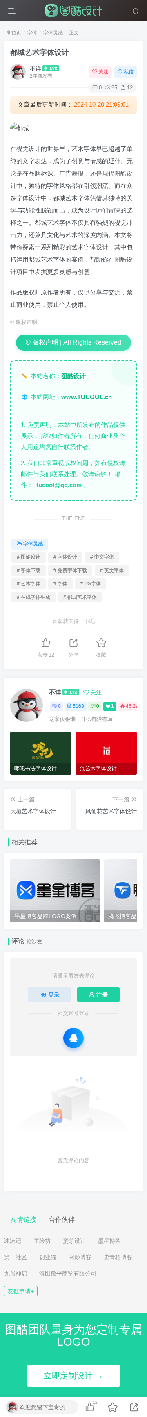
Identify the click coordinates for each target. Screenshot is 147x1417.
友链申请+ (21, 1291)
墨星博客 (109, 1240)
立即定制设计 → (73, 1375)
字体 (32, 33)
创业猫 (47, 1257)
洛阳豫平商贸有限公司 (67, 1273)
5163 (78, 706)
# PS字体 (90, 583)
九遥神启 (15, 1273)
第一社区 (15, 1257)
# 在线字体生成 (33, 597)
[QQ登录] (73, 1038)
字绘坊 (42, 1240)
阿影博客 (80, 1257)
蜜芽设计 (74, 1240)
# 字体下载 (28, 570)
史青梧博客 (118, 1257)
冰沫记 (12, 1240)
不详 (35, 68)
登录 (54, 994)
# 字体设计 (65, 557)
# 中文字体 (102, 557)
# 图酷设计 (28, 557)
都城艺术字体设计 (39, 52)
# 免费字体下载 (70, 570)
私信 (129, 72)
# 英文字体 (112, 570)
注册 (102, 994)
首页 (15, 33)
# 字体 (60, 583)
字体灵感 (53, 33)
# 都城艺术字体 (80, 597)
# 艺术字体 (28, 583)
